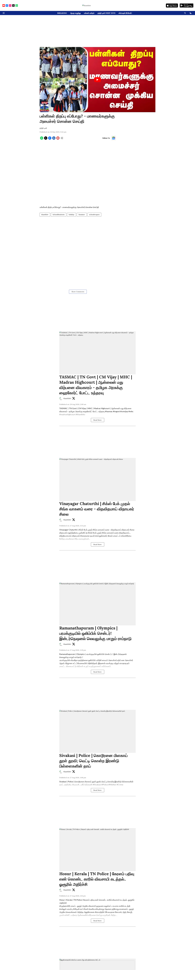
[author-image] (61, 398)
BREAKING (62, 13)
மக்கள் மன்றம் (89, 13)
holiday (71, 215)
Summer (82, 215)
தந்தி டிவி (43, 128)
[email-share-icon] (58, 139)
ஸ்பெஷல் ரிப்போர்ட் (125, 13)
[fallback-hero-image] (97, 352)
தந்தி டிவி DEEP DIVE (106, 13)
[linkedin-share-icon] (53, 139)
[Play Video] (97, 79)
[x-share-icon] (45, 139)
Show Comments (78, 292)
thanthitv (44, 215)
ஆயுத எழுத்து (75, 13)
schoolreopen (94, 215)
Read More (97, 420)
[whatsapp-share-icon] (41, 139)
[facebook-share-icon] (49, 139)
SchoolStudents (58, 215)
